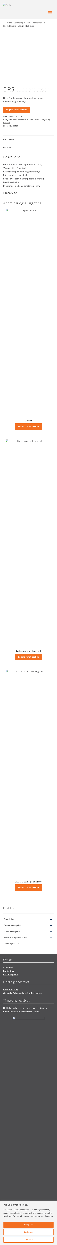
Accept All (28, 1225)
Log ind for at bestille (16, 110)
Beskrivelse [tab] (8, 139)
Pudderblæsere (39, 23)
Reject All (28, 1240)
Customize (28, 1232)
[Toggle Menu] (50, 12)
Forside (9, 23)
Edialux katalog (10, 990)
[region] (28, 1223)
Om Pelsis (8, 967)
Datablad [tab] (7, 148)
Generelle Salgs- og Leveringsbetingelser (22, 993)
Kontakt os (8, 971)
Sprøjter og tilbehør (22, 23)
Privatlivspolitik (10, 975)
